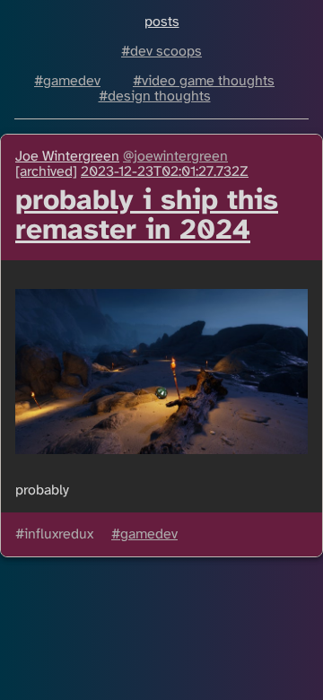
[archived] (46, 171)
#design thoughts (155, 96)
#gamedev (67, 81)
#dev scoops (161, 51)
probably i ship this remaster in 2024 (146, 216)
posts (161, 22)
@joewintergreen (175, 156)
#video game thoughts (204, 81)
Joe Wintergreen (67, 156)
